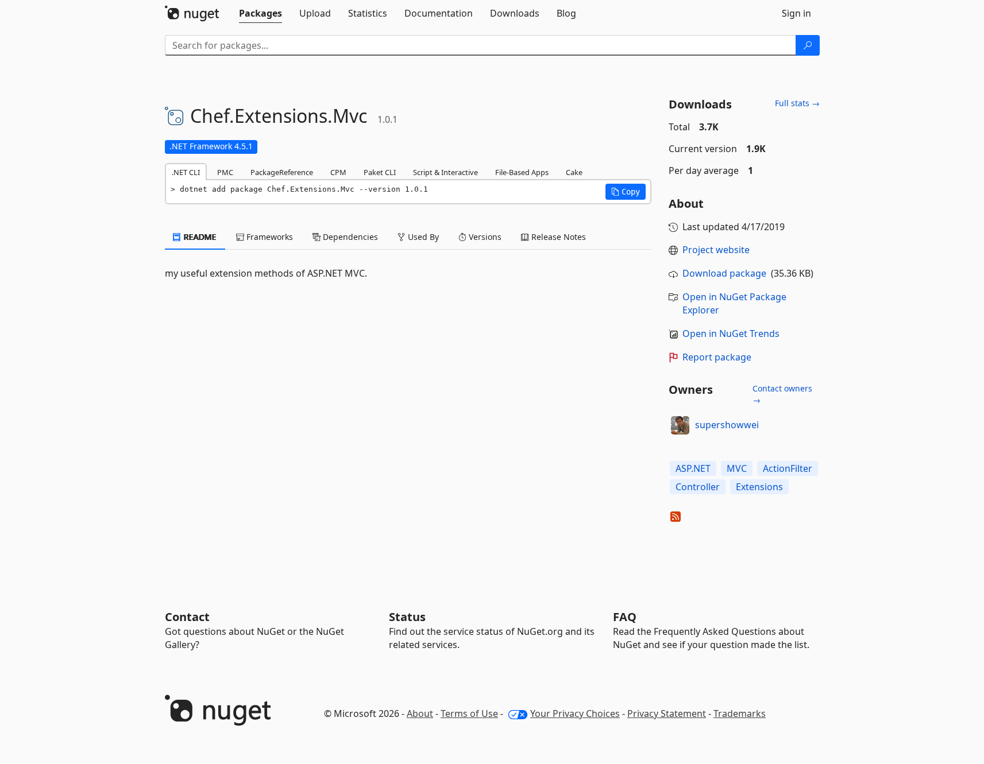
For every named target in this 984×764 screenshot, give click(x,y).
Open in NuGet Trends (731, 333)
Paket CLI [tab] (380, 172)
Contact (187, 617)
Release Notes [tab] (557, 236)
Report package (716, 357)
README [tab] (199, 236)
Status (407, 617)
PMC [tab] (225, 172)
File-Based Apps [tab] (522, 172)
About (420, 713)
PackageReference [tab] (281, 172)
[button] (625, 192)
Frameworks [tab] (268, 236)
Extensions (759, 486)
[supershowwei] (680, 425)
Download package (724, 273)
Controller (698, 486)
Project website (716, 249)
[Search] (808, 45)
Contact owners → (782, 394)
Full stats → (797, 103)
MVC (737, 468)
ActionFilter (787, 468)
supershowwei (727, 424)
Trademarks (739, 713)
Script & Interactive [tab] (445, 172)
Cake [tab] (574, 172)
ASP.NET (693, 468)
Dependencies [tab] (349, 236)
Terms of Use (469, 713)
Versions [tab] (483, 236)
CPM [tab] (338, 172)
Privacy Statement (666, 713)
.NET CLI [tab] (186, 172)
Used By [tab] (422, 236)
